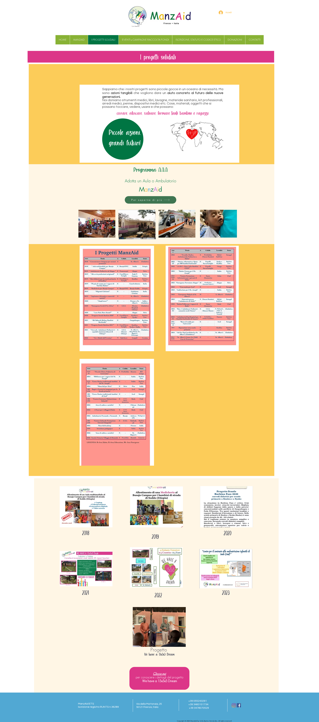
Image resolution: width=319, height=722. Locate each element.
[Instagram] (234, 705)
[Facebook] (239, 705)
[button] (86, 506)
